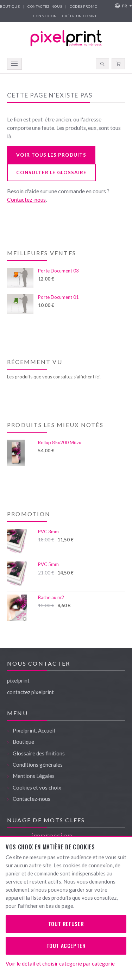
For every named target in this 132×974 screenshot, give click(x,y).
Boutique (10, 6)
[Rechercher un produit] (102, 63)
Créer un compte (80, 16)
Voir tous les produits (51, 155)
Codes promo (84, 6)
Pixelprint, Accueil (34, 730)
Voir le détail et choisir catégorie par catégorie (60, 963)
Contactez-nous (44, 6)
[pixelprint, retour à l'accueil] (66, 38)
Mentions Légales (34, 776)
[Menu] (14, 64)
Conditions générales (38, 764)
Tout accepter (66, 945)
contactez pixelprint (30, 692)
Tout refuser (66, 924)
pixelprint (18, 680)
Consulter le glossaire (51, 172)
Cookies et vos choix (37, 787)
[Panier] (118, 63)
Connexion (45, 16)
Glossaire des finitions (39, 753)
